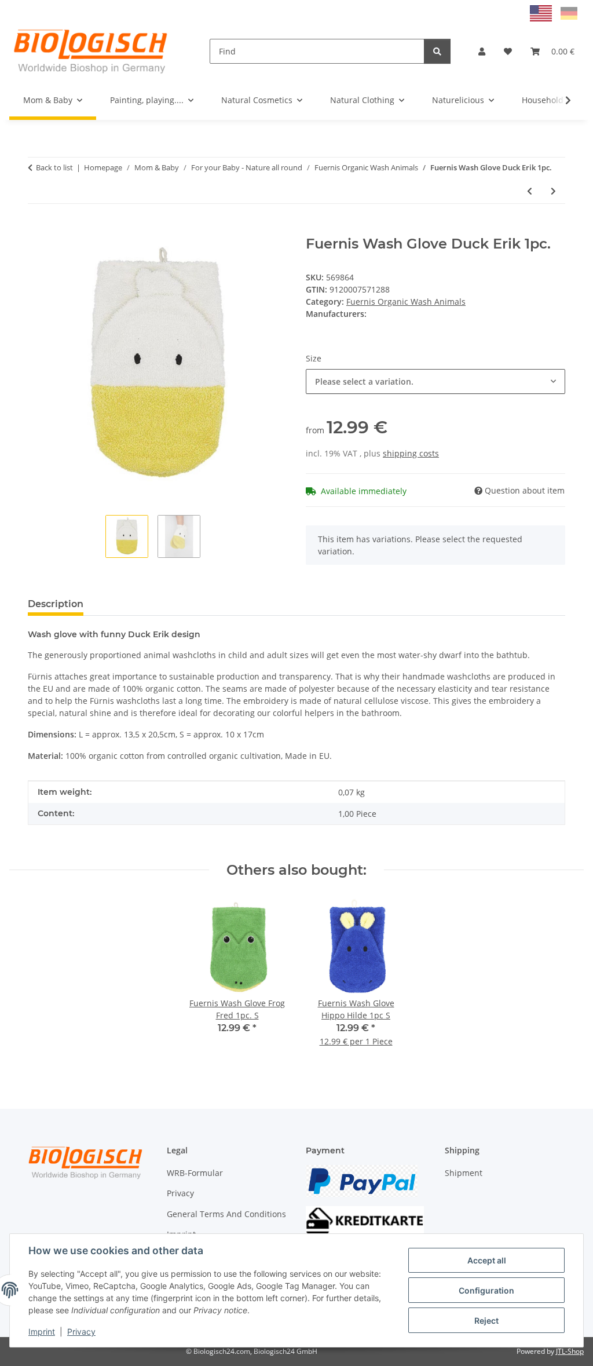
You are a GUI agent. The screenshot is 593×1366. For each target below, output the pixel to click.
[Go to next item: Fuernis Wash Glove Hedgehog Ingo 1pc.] (553, 190)
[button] (482, 51)
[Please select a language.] (542, 12)
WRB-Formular (195, 1172)
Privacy (81, 1331)
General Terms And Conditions (226, 1213)
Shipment (463, 1172)
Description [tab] (55, 603)
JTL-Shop (570, 1351)
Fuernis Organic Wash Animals (406, 301)
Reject (486, 1320)
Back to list (54, 167)
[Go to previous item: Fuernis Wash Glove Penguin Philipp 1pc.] (529, 190)
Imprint (41, 1331)
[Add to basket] (37, 229)
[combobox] (435, 381)
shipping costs (411, 453)
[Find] (437, 51)
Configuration (486, 1290)
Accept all (486, 1260)
